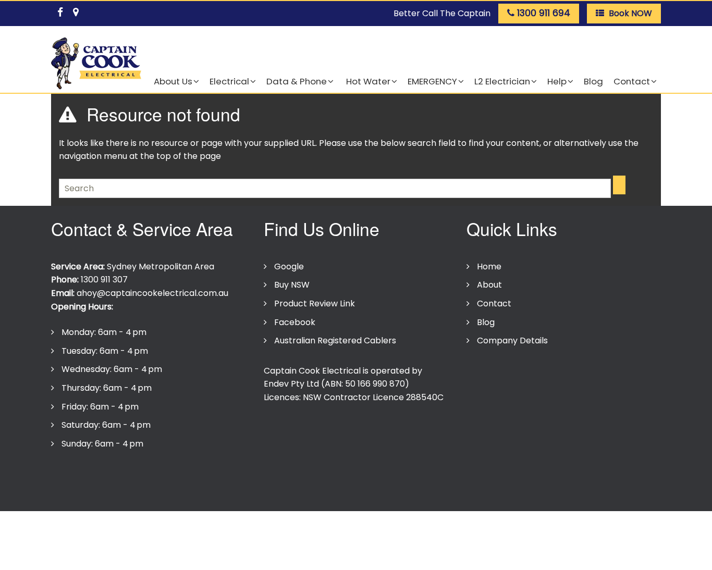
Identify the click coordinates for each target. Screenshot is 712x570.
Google (289, 266)
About (489, 285)
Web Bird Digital (340, 496)
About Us (173, 81)
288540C (425, 397)
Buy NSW (292, 285)
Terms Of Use (152, 475)
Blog (593, 81)
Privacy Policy (84, 475)
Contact (631, 81)
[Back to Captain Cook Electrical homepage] (96, 64)
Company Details (512, 340)
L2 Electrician (502, 81)
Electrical (229, 81)
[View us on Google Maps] (75, 10)
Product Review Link (314, 303)
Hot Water (367, 81)
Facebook (294, 322)
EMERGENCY (432, 81)
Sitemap (295, 475)
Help (557, 81)
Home (489, 266)
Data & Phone (296, 81)
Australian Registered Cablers (335, 340)
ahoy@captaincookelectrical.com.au (152, 293)
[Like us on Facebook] (60, 10)
